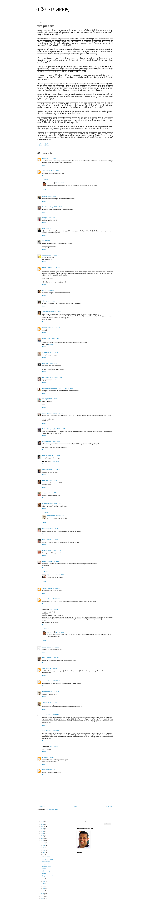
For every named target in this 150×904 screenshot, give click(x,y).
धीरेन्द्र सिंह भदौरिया (47, 455)
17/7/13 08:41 (55, 255)
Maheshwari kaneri (47, 377)
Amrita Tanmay (46, 647)
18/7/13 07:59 (54, 609)
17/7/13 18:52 (57, 503)
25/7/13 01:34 (54, 746)
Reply (44, 165)
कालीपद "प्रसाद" (46, 338)
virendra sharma (47, 267)
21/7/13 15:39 (55, 691)
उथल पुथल (41, 145)
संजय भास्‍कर (45, 493)
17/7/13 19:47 (54, 529)
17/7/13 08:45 (56, 267)
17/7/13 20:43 (57, 550)
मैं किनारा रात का (46, 871)
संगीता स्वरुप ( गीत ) (46, 441)
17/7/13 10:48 (58, 377)
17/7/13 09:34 (56, 327)
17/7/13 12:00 (69, 388)
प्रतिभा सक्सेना (45, 301)
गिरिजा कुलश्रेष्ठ (45, 529)
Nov (44, 845)
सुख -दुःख (50, 344)
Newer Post (41, 806)
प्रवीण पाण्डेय (50, 183)
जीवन (47, 145)
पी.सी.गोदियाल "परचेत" (47, 503)
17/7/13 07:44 (51, 217)
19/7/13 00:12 (55, 668)
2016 (42, 833)
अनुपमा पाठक (45, 363)
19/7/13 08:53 (56, 681)
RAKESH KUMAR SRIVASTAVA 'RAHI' (53, 388)
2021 (42, 826)
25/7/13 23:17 (52, 757)
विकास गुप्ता (45, 770)
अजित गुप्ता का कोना (46, 327)
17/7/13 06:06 (52, 158)
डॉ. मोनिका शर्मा (45, 352)
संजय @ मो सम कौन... (47, 550)
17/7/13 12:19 (53, 399)
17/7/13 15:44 (56, 469)
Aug (44, 852)
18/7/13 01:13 (55, 561)
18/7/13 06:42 (56, 599)
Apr (44, 883)
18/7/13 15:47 (55, 647)
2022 (42, 824)
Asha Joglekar (46, 668)
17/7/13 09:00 (53, 301)
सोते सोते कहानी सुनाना (47, 859)
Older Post (109, 806)
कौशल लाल (44, 196)
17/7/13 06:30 (55, 171)
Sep (44, 850)
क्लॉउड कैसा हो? (46, 861)
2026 (42, 821)
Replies (46, 179)
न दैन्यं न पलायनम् (52, 9)
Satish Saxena (46, 255)
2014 (42, 838)
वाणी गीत (44, 290)
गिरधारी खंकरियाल (51, 516)
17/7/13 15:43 (56, 455)
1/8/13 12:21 (51, 770)
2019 (42, 829)
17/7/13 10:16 (55, 338)
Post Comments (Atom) (51, 809)
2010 (42, 898)
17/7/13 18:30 (53, 493)
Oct (44, 847)
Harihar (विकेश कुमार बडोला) (49, 429)
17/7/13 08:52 (50, 290)
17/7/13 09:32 (57, 311)
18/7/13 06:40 (56, 588)
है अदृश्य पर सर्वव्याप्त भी (47, 876)
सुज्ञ (43, 241)
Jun (44, 879)
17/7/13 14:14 (60, 413)
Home (75, 806)
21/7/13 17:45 (55, 715)
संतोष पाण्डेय (45, 757)
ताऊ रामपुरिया (45, 399)
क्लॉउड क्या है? (45, 864)
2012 (42, 894)
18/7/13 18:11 (55, 657)
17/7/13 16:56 (53, 480)
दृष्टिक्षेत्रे (44, 873)
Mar (44, 886)
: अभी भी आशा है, (55, 461)
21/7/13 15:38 (60, 516)
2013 (42, 841)
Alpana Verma (46, 561)
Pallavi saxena (46, 657)
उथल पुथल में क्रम (46, 866)
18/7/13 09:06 (60, 632)
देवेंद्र (43, 228)
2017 (42, 831)
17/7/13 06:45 (52, 196)
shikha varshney (47, 469)
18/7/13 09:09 (60, 183)
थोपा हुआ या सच (46, 857)
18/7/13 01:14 (60, 575)
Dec (44, 843)
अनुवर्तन (44, 869)
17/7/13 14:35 (61, 429)
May (44, 881)
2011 (42, 896)
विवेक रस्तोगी (45, 158)
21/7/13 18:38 (55, 731)
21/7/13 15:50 (54, 702)
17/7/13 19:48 (54, 539)
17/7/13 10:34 (53, 363)
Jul (43, 854)
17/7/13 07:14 (58, 207)
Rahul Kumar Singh (48, 207)
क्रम (45, 145)
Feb (44, 888)
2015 (42, 836)
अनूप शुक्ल (44, 217)
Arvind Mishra (46, 171)
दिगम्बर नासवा (45, 480)
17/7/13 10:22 (54, 352)
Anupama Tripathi (47, 311)
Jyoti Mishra (45, 702)
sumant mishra (46, 715)
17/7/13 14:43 (56, 441)
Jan (44, 891)
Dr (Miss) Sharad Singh (49, 413)
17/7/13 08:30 (49, 228)
